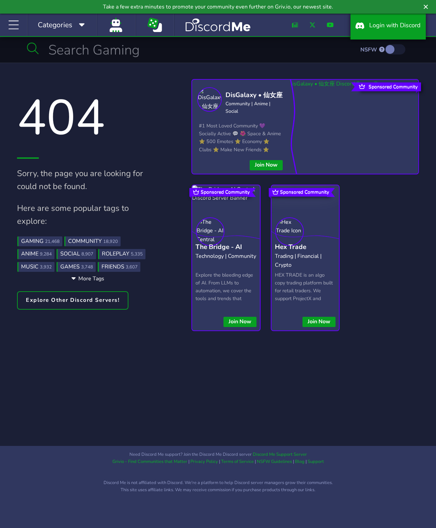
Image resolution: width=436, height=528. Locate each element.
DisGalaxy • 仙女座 (254, 95)
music (36, 266)
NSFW (369, 49)
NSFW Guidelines (274, 462)
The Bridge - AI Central (219, 252)
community (93, 241)
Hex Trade (290, 247)
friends (120, 266)
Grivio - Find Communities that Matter (149, 462)
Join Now (266, 165)
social (76, 254)
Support (316, 462)
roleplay (122, 254)
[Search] (33, 48)
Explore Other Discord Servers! (73, 300)
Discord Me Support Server (280, 454)
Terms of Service (237, 462)
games (76, 266)
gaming (40, 241)
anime (36, 254)
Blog (300, 462)
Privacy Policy (204, 462)
